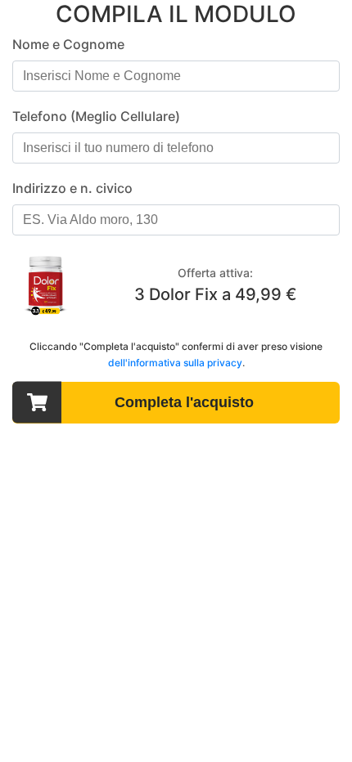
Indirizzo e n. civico (72, 188)
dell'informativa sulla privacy (175, 362)
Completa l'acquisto (184, 402)
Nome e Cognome (68, 44)
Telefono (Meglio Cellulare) (96, 116)
